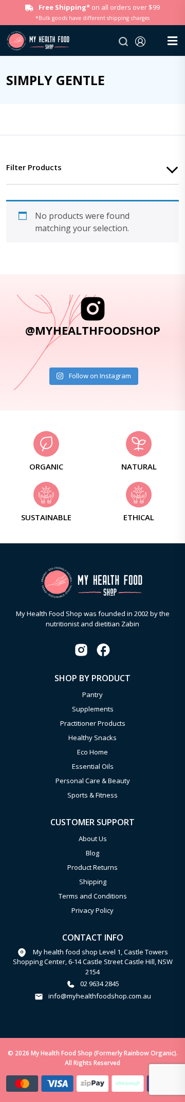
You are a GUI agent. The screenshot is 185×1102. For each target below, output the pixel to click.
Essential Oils (93, 766)
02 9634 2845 (99, 983)
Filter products (34, 167)
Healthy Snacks (92, 737)
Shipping (92, 881)
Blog (92, 853)
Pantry (92, 694)
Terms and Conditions (93, 896)
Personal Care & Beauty (92, 780)
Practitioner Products (92, 723)
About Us (93, 838)
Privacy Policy (92, 910)
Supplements (93, 708)
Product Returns (92, 867)
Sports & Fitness (92, 795)
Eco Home (92, 752)
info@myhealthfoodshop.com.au (99, 996)
